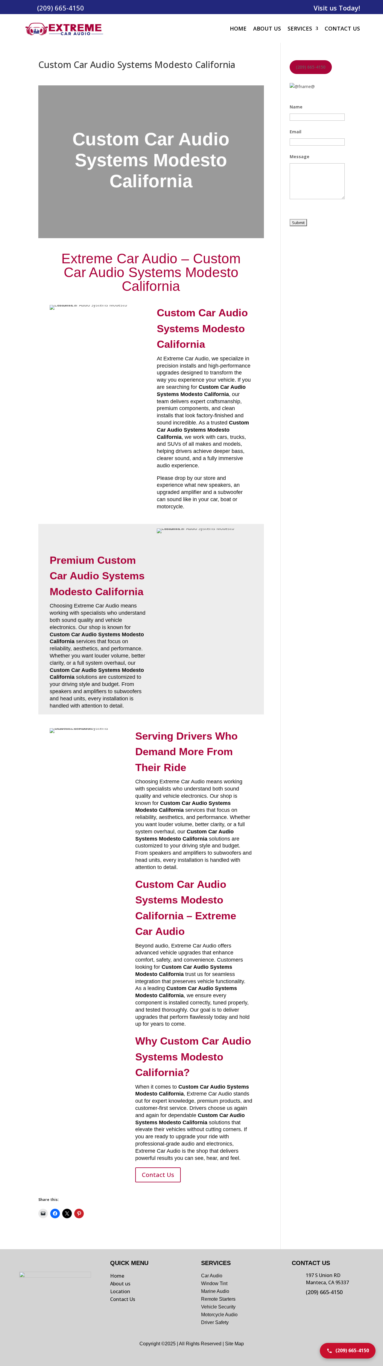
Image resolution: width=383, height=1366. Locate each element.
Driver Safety (215, 1322)
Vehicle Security (218, 1306)
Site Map (234, 1343)
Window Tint (214, 1283)
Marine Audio (215, 1291)
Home (238, 28)
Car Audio (211, 1275)
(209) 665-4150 (60, 7)
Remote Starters (218, 1299)
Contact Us (342, 28)
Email (295, 132)
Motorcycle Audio (219, 1314)
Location (120, 1291)
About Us (267, 28)
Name (296, 107)
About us (120, 1283)
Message (299, 156)
